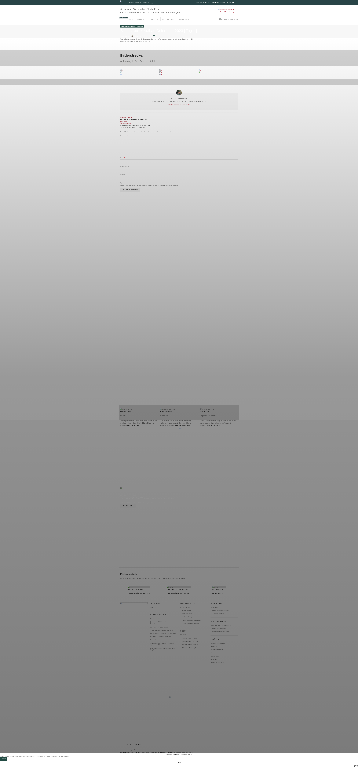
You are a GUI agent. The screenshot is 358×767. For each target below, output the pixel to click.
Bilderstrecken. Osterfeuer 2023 (132, 26)
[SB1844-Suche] (152, 2)
